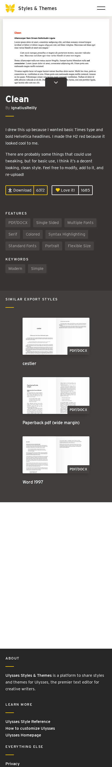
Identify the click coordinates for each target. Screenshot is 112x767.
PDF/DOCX (17, 222)
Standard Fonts (22, 245)
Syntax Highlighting (66, 234)
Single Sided (47, 222)
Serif (12, 234)
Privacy (12, 763)
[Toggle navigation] (101, 8)
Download (21, 190)
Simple (37, 268)
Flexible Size (79, 245)
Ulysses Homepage (23, 735)
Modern (15, 268)
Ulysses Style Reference (27, 721)
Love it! (67, 190)
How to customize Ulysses (30, 728)
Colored (33, 234)
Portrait (52, 245)
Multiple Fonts (80, 222)
